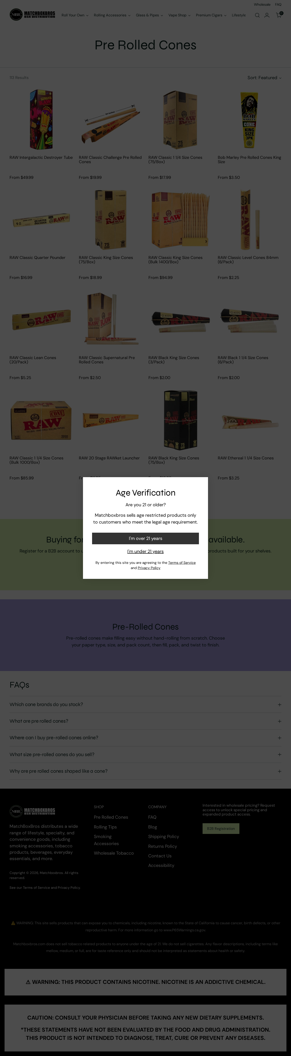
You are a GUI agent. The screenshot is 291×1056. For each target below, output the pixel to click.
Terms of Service (182, 562)
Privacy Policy (149, 568)
